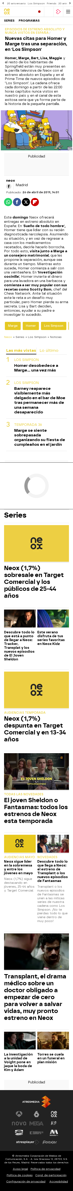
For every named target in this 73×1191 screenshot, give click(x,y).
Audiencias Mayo (19, 857)
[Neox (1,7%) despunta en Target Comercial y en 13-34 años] (36, 690)
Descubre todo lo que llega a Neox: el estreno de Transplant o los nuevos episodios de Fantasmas (52, 871)
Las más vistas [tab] (21, 350)
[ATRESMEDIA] (36, 1101)
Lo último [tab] (49, 350)
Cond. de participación (51, 1175)
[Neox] (18, 12)
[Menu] (68, 12)
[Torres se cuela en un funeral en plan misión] (53, 1041)
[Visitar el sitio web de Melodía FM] (54, 1133)
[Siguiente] (70, 3)
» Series (18, 337)
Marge (13, 326)
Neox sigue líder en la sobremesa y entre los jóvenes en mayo (18, 867)
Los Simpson (36, 3)
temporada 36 (28, 425)
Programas (29, 20)
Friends (51, 3)
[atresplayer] (58, 12)
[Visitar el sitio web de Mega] (36, 1123)
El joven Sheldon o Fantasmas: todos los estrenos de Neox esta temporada (36, 810)
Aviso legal (20, 1168)
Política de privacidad (45, 1168)
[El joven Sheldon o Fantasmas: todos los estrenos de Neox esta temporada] (36, 772)
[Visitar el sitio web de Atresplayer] (27, 1142)
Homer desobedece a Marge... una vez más (36, 368)
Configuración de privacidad (25, 1181)
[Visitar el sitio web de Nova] (19, 1123)
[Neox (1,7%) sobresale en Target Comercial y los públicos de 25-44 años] (36, 544)
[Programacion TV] (49, 12)
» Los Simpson (36, 337)
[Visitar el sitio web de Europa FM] (36, 1133)
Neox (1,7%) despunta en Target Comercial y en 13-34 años (35, 729)
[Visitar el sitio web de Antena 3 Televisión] (19, 1114)
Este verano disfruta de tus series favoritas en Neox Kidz (51, 638)
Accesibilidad (58, 1181)
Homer (31, 326)
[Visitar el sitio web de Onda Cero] (19, 1133)
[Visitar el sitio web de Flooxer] (50, 1142)
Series (9, 20)
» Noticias (55, 337)
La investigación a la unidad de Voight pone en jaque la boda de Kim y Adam (18, 1062)
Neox (8, 337)
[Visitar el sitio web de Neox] (54, 1114)
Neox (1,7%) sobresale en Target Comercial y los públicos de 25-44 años (34, 582)
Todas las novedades (23, 794)
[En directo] (39, 12)
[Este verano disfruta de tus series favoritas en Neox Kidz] (53, 619)
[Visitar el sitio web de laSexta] (36, 1114)
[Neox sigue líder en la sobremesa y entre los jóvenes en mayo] (20, 844)
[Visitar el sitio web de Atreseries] (54, 1123)
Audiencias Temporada (25, 713)
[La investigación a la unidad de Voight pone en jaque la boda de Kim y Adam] (20, 1041)
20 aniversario (16, 3)
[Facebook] (8, 186)
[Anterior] (3, 3)
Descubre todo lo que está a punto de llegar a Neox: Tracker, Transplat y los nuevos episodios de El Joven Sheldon (19, 645)
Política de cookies (20, 1175)
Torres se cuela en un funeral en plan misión (50, 1058)
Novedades (47, 857)
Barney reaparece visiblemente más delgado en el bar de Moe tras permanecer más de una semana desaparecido (39, 400)
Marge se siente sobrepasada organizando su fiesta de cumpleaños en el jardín (39, 437)
